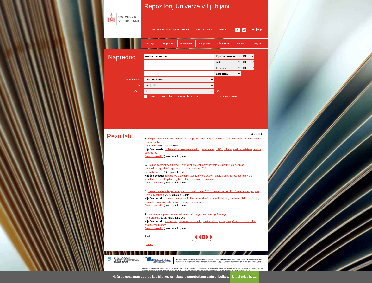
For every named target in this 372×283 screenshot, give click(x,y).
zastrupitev (208, 149)
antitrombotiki (237, 198)
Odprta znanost (204, 29)
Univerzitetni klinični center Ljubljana (207, 198)
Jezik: (137, 85)
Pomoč (241, 43)
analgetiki (150, 202)
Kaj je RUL (204, 43)
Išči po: (137, 91)
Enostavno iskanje (226, 96)
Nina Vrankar (152, 217)
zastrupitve (171, 221)
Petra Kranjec (152, 172)
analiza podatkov (242, 149)
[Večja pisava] (244, 30)
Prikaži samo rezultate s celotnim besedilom (174, 96)
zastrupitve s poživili (202, 175)
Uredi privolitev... (244, 276)
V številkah (223, 43)
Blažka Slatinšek (154, 194)
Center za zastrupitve (244, 221)
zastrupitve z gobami (172, 179)
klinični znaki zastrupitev (199, 179)
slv (253, 29)
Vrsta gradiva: (133, 79)
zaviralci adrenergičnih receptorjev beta (179, 202)
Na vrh (149, 244)
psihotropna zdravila (190, 221)
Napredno (168, 43)
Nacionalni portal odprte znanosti (170, 29)
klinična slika (210, 221)
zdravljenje (252, 198)
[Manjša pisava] (237, 30)
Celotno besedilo (154, 156)
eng (259, 29)
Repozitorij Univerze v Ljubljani (186, 6)
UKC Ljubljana (224, 149)
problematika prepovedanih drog (182, 149)
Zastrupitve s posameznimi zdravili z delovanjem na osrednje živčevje (187, 214)
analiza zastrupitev (225, 175)
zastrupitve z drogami (177, 175)
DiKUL (222, 29)
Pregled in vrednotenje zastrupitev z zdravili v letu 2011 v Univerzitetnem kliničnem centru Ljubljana (203, 191)
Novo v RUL (186, 43)
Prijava (258, 43)
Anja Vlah (150, 145)
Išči (218, 91)
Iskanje (150, 43)
